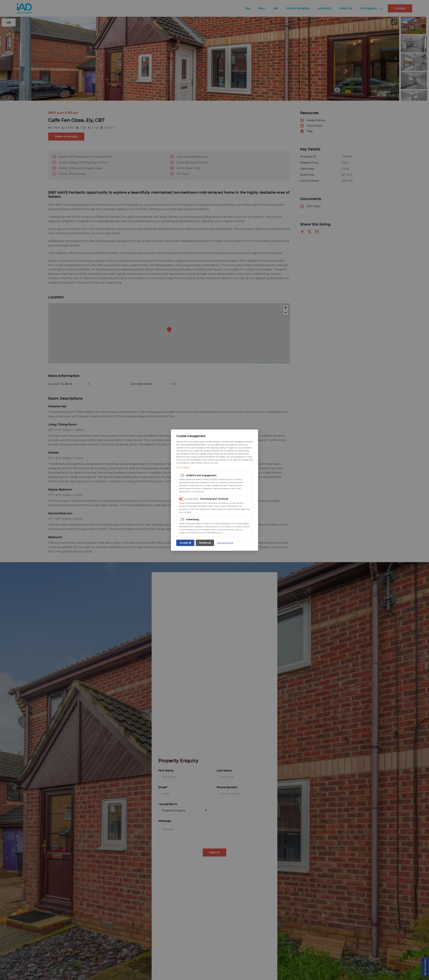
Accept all (185, 542)
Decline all (205, 542)
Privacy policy (183, 467)
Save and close (225, 542)
